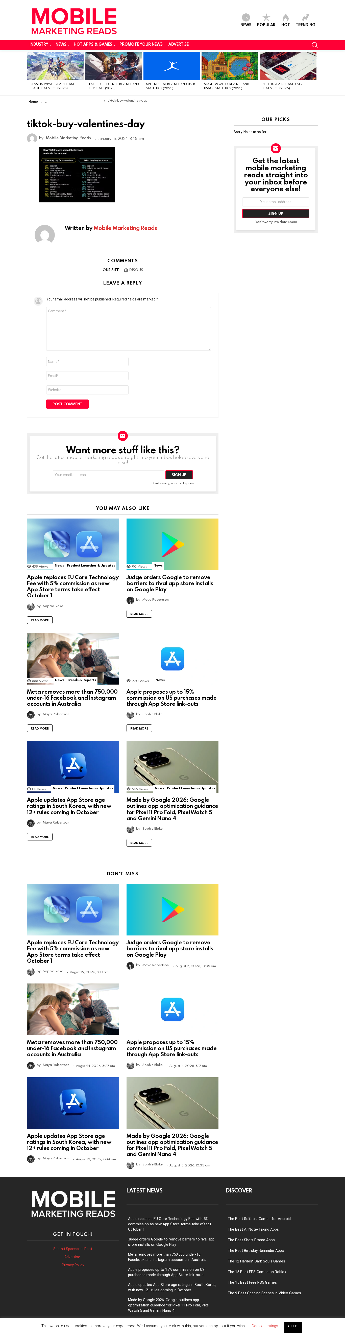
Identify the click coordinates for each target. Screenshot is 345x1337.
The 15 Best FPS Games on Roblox (257, 1272)
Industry (39, 44)
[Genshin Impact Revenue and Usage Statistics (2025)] (55, 66)
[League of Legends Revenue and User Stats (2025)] (113, 66)
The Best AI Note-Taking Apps (253, 1229)
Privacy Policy (73, 1265)
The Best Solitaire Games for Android (259, 1218)
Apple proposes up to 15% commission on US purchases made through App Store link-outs (172, 697)
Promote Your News (141, 44)
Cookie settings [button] (265, 1326)
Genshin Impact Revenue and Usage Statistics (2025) (53, 86)
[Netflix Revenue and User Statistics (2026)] (288, 66)
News (245, 24)
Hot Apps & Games (93, 44)
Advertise (178, 44)
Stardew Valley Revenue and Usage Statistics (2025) (226, 86)
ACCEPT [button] (293, 1326)
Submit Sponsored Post (72, 1249)
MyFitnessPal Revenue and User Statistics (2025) (170, 86)
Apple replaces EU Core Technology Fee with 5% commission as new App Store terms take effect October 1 (73, 586)
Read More (40, 620)
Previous (29, 73)
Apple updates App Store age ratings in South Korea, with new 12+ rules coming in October (69, 805)
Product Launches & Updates (91, 565)
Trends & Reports (81, 679)
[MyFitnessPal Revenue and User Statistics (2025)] (171, 66)
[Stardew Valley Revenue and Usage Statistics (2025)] (230, 66)
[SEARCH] (315, 45)
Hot (285, 24)
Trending (305, 24)
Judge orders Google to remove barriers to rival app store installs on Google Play (170, 583)
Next (315, 73)
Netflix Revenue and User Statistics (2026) (282, 86)
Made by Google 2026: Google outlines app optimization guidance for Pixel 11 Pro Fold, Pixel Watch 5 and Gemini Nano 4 (172, 809)
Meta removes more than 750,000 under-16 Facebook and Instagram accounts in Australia (72, 697)
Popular (266, 24)
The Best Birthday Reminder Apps (256, 1250)
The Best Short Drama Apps (251, 1240)
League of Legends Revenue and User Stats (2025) (113, 86)
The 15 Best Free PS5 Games (252, 1282)
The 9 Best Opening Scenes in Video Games (264, 1293)
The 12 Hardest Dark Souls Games (256, 1261)
